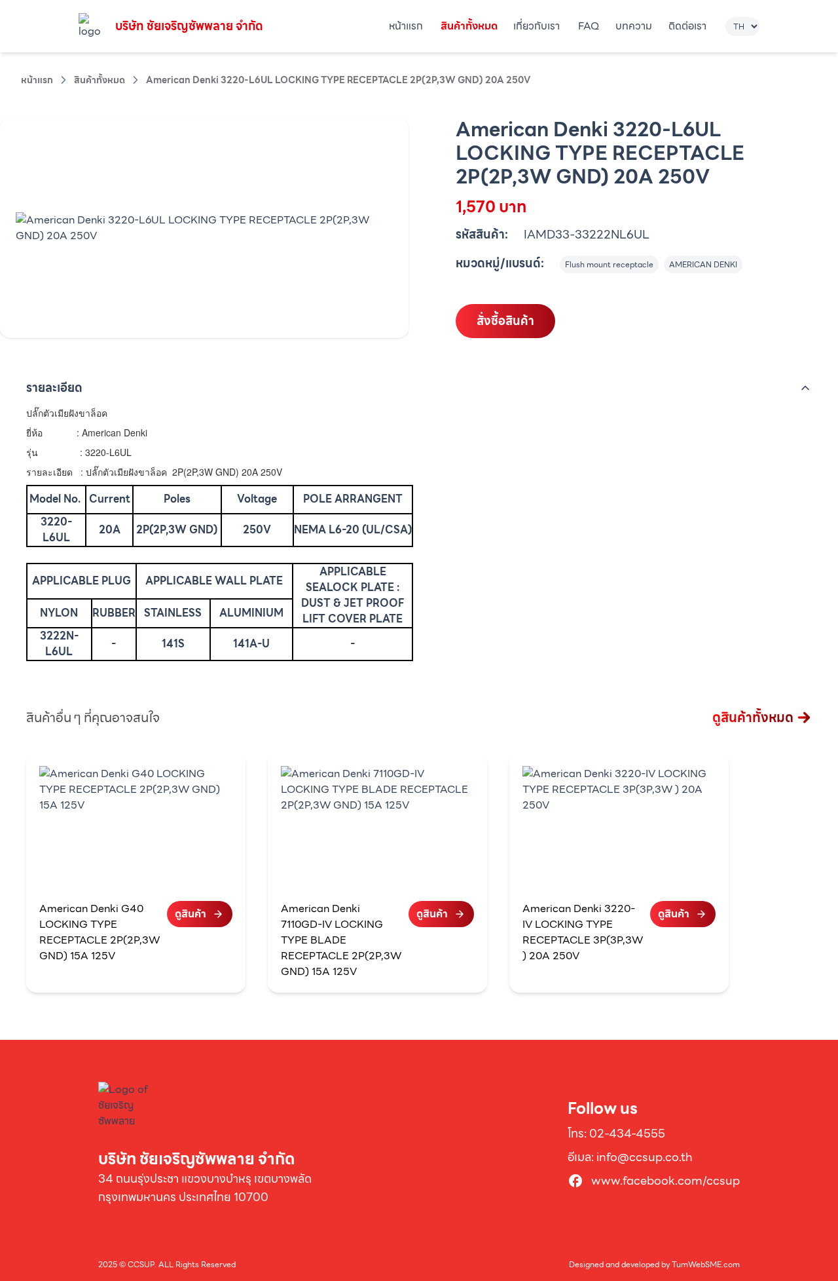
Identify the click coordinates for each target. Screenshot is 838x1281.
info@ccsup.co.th (644, 1156)
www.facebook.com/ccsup (665, 1181)
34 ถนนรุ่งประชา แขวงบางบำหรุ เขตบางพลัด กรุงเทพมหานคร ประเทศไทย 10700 (205, 1187)
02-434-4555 (627, 1133)
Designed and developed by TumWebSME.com (654, 1265)
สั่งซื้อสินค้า (505, 320)
